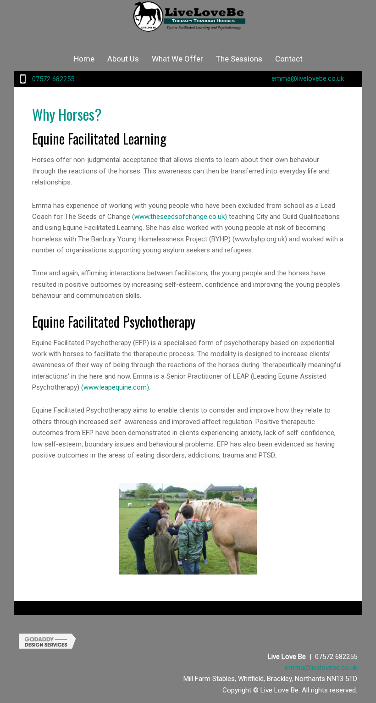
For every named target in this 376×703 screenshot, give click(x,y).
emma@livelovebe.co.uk (307, 78)
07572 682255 (53, 79)
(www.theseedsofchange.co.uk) (179, 216)
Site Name (188, 20)
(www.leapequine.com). (115, 387)
